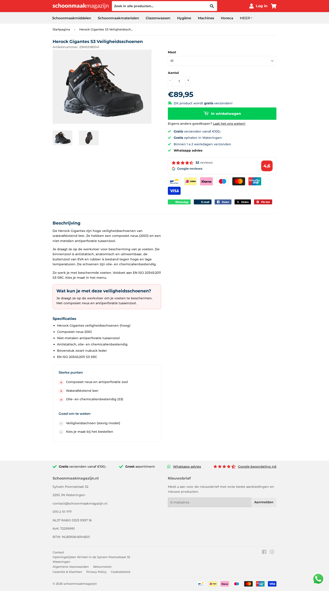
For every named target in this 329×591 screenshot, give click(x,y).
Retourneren (102, 566)
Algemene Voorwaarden (71, 566)
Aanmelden (263, 502)
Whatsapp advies (187, 467)
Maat (172, 52)
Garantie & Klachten (67, 572)
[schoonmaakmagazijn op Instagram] (272, 552)
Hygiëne (184, 18)
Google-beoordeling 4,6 (257, 467)
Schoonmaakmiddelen (71, 18)
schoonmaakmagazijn (80, 583)
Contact (58, 552)
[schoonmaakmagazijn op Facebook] (264, 552)
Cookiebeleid (120, 572)
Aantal (173, 73)
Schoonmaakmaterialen (118, 18)
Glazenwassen (158, 18)
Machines (206, 18)
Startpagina (61, 29)
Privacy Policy (96, 572)
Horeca (227, 18)
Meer (245, 18)
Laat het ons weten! (229, 124)
